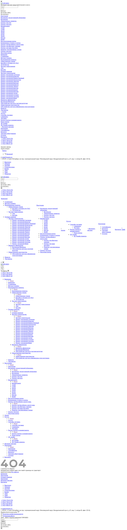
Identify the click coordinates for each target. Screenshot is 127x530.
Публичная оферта (9, 516)
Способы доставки (18, 425)
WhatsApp (7, 174)
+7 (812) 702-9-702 (7, 138)
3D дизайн (15, 440)
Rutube (6, 169)
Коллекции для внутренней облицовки (24, 371)
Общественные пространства (25, 356)
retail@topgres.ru (7, 157)
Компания (11, 282)
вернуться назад (6, 472)
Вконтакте (7, 162)
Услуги (10, 420)
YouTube (7, 165)
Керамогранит (16, 383)
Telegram (7, 164)
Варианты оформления (23, 348)
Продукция (11, 366)
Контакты (4, 482)
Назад (12, 281)
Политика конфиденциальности (13, 514)
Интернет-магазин (6, 480)
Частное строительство (23, 318)
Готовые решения (17, 313)
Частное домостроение (23, 304)
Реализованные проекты (19, 291)
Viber (6, 170)
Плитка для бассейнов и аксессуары (23, 405)
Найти (3, 521)
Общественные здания (23, 296)
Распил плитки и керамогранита (22, 433)
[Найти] (2, 9)
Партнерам (11, 449)
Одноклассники (9, 167)
